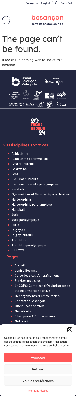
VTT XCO (18, 250)
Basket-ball (20, 169)
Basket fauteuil (23, 164)
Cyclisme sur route (25, 179)
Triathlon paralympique (29, 245)
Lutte (16, 225)
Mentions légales (38, 390)
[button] (70, 330)
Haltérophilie (21, 199)
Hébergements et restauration (37, 296)
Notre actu (22, 321)
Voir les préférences (38, 381)
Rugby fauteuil (22, 235)
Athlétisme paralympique (30, 158)
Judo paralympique (25, 220)
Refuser (38, 369)
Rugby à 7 (18, 230)
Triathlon (19, 240)
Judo (15, 214)
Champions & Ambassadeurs (35, 316)
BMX (15, 174)
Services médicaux (28, 280)
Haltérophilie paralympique (32, 204)
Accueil (20, 265)
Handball (18, 209)
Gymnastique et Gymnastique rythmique (41, 194)
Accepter (38, 358)
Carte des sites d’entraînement (37, 275)
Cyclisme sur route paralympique (35, 184)
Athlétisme (20, 153)
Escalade (18, 189)
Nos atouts (23, 311)
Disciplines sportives (30, 306)
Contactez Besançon (30, 301)
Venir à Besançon (27, 270)
